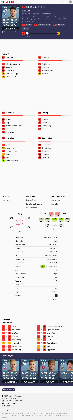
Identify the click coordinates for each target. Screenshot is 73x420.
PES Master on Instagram (13, 401)
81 (58, 33)
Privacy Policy (6, 406)
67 (23, 33)
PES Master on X (10, 398)
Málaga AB (26, 10)
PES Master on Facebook (13, 396)
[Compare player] (44, 7)
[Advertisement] (36, 46)
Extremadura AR (52, 259)
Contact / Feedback (11, 403)
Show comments (8, 390)
